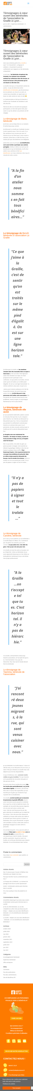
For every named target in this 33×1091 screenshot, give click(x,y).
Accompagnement (16, 1028)
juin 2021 (6, 947)
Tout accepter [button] (16, 1088)
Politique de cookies (9, 1083)
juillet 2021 (6, 945)
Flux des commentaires (9, 975)
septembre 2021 (8, 942)
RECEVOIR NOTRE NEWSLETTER (16, 1051)
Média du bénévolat (16, 1030)
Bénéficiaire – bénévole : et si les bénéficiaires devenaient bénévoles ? (16, 913)
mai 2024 (5, 934)
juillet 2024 (6, 931)
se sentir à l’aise (20, 832)
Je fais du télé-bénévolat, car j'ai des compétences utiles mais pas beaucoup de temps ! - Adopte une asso (15, 909)
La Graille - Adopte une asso (11, 917)
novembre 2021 (7, 939)
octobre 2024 (7, 929)
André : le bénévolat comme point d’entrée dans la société (16, 902)
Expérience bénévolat (17, 24)
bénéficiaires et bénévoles (10, 90)
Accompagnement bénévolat (11, 957)
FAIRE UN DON (16, 1018)
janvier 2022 (6, 937)
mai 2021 (5, 950)
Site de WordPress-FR (9, 977)
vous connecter (14, 855)
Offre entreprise (8, 962)
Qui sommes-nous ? (16, 1026)
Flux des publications (9, 972)
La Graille (22, 63)
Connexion (6, 969)
